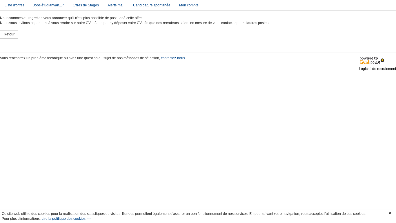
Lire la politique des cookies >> (65, 219)
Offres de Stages (86, 5)
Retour (9, 34)
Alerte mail (116, 5)
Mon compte (189, 5)
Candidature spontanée (151, 5)
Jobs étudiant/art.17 (48, 5)
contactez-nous (173, 58)
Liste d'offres (14, 5)
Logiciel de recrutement (377, 69)
